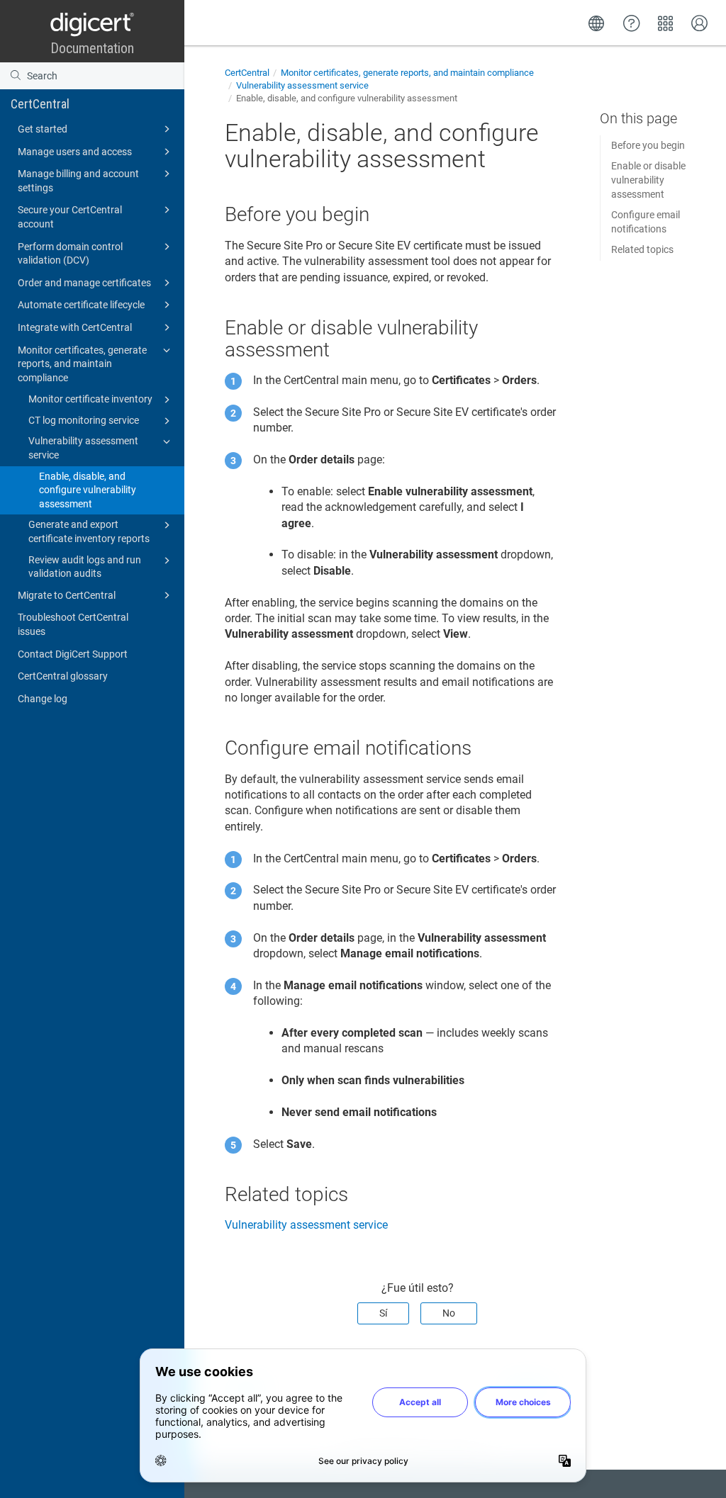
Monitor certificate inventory (90, 399)
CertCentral (40, 103)
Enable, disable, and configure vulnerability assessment (87, 490)
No (448, 1313)
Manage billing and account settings (78, 180)
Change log (42, 698)
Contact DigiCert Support (73, 654)
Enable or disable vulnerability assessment (648, 179)
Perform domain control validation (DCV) (70, 253)
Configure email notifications (645, 222)
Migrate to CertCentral (67, 595)
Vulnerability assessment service (83, 448)
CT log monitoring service (83, 420)
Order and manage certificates (84, 282)
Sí (383, 1313)
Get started (42, 129)
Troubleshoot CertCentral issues (73, 624)
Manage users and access (75, 151)
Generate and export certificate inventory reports (89, 531)
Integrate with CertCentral (75, 327)
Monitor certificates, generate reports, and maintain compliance (82, 363)
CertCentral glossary (63, 676)
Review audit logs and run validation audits (84, 567)
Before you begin (648, 145)
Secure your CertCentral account (70, 217)
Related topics (642, 249)
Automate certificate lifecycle (81, 304)
